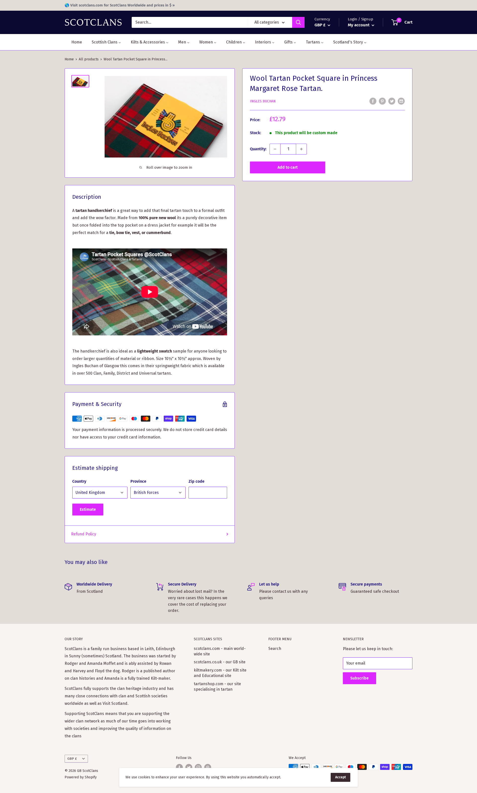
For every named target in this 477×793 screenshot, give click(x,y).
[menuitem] (73, 42)
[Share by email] (401, 101)
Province (138, 481)
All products (89, 59)
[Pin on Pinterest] (382, 101)
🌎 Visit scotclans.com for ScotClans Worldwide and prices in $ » (120, 5)
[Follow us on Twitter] (188, 767)
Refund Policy (83, 534)
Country (79, 481)
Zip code (196, 481)
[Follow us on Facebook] (179, 767)
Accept (340, 777)
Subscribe (359, 678)
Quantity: (258, 149)
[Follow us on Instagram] (198, 767)
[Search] (298, 22)
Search (274, 648)
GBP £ (72, 758)
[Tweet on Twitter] (391, 101)
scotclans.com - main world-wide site (220, 651)
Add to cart (288, 167)
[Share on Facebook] (372, 101)
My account (359, 25)
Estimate (88, 509)
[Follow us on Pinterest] (207, 767)
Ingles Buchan (263, 101)
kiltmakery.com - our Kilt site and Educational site (220, 673)
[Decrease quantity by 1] (275, 149)
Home (69, 59)
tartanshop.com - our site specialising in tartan (217, 686)
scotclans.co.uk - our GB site (219, 662)
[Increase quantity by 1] (301, 149)
